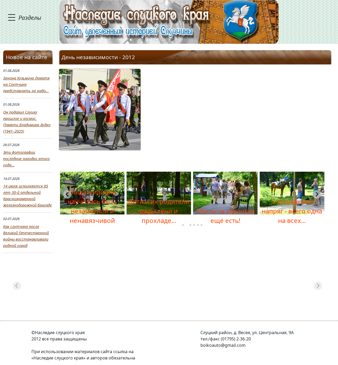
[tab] (183, 225)
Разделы (29, 17)
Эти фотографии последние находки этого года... (26, 158)
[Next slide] (317, 194)
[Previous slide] (67, 194)
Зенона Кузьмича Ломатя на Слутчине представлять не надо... (26, 84)
